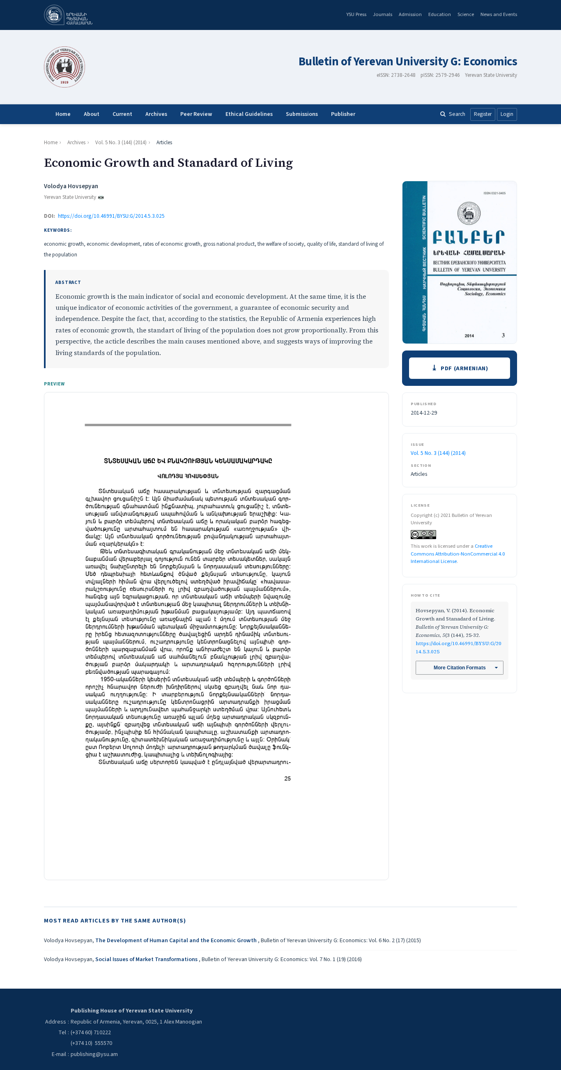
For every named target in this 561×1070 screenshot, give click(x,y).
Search (457, 114)
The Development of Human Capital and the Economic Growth (176, 940)
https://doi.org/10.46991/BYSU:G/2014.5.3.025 (111, 216)
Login (507, 114)
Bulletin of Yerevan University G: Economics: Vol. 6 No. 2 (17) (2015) (341, 940)
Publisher (343, 114)
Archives (156, 114)
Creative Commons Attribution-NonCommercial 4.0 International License (458, 553)
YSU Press (356, 14)
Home (63, 114)
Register (483, 114)
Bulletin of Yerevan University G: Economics (408, 61)
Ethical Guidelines (249, 114)
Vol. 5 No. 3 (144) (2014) (121, 142)
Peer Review (196, 114)
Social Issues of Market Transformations (147, 959)
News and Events (499, 14)
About (91, 114)
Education (439, 14)
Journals (382, 14)
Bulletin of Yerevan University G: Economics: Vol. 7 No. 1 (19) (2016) (282, 959)
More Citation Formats (460, 668)
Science (466, 14)
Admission (410, 14)
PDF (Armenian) (464, 368)
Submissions (302, 114)
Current (122, 114)
